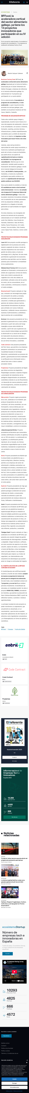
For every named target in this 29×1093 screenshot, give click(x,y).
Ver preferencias (14, 1087)
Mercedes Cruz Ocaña (6, 883)
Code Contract (7, 677)
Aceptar (14, 1079)
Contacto (3, 1045)
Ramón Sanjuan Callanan (15, 73)
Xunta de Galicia (20, 629)
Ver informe (14, 817)
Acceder (8, 953)
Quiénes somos (5, 1043)
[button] (27, 1062)
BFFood (3, 629)
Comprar (14, 757)
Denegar (14, 1083)
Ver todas (14, 761)
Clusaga (10, 629)
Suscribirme (6, 1035)
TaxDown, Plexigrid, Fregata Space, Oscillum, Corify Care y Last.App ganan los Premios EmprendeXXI (13, 903)
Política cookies (9, 1090)
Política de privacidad (17, 1090)
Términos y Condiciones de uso (9, 1053)
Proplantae (6, 699)
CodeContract (7, 681)
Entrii (4, 655)
